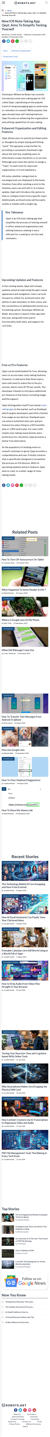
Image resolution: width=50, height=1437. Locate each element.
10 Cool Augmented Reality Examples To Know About (31, 1216)
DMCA (25, 1426)
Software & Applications (21, 51)
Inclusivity (34, 1417)
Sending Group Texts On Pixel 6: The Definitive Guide (31, 1227)
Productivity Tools (10, 56)
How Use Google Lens (13, 749)
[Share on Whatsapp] (17, 41)
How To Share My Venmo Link (17, 810)
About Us (17, 1414)
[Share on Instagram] (12, 485)
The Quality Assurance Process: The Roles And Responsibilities (19, 1307)
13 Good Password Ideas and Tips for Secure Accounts (20, 1317)
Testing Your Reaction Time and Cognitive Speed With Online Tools (19, 1302)
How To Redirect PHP (24, 1250)
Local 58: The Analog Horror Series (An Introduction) (30, 1262)
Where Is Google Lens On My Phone (20, 619)
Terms (39, 1422)
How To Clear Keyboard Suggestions (21, 780)
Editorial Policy (18, 1417)
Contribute (34, 1419)
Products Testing (17, 1419)
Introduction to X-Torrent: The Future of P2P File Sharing (31, 1239)
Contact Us (26, 1422)
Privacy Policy (14, 1424)
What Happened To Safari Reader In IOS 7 (24, 589)
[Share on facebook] (4, 41)
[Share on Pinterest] (12, 41)
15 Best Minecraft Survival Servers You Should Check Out (18, 1322)
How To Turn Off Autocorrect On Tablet (23, 559)
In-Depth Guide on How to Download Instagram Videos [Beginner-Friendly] (17, 1312)
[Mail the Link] (26, 41)
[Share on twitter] (8, 41)
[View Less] (30, 41)
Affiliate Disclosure (33, 1424)
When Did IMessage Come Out (18, 650)
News (5, 51)
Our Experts (31, 1414)
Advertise (12, 1422)
